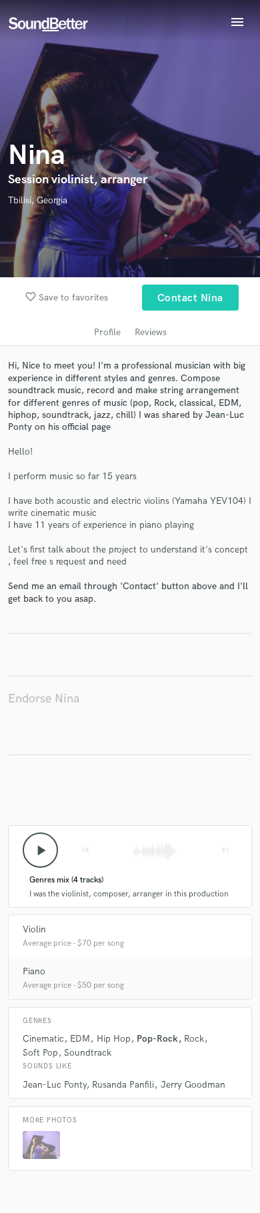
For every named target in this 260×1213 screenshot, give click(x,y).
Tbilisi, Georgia (37, 200)
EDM (80, 1038)
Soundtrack (87, 1052)
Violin (34, 929)
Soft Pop (40, 1052)
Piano (34, 971)
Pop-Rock (157, 1038)
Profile (107, 332)
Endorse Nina (43, 698)
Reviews (151, 332)
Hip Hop (114, 1038)
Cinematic (43, 1038)
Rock (194, 1038)
